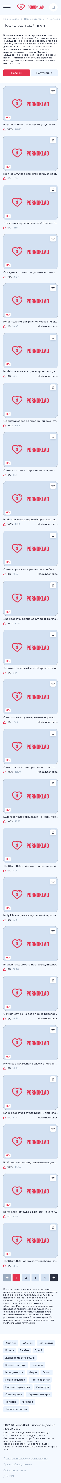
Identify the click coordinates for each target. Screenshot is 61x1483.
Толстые (11, 1401)
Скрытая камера (39, 1394)
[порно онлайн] (30, 7)
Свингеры (42, 1387)
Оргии (46, 1372)
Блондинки (46, 1343)
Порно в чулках (15, 1379)
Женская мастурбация (20, 1357)
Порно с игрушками (17, 1387)
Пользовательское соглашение (25, 1458)
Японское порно (16, 1409)
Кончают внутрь (15, 1365)
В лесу (9, 1350)
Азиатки (10, 1343)
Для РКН (9, 1476)
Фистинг (27, 1401)
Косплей (37, 1365)
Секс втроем (13, 1394)
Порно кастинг (40, 1379)
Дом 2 (38, 1350)
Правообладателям (17, 1464)
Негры (33, 1372)
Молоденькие (14, 1372)
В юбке (24, 1350)
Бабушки (27, 1343)
